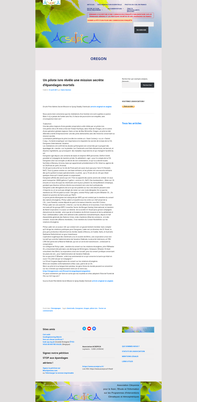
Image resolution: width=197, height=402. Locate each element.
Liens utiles (127, 361)
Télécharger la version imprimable (59, 373)
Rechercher (141, 30)
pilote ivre (93, 308)
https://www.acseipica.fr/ (93, 366)
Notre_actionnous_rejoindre (94, 9)
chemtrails (71, 308)
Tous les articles (131, 123)
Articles (90, 4)
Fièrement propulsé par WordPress (54, 385)
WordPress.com (85, 385)
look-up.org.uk (49, 342)
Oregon (86, 308)
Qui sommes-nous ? (130, 346)
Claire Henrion (66, 90)
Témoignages (56, 308)
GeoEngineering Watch (52, 337)
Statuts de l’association (133, 351)
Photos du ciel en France (135, 4)
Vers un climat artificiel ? (53, 339)
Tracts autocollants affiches (133, 10)
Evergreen (79, 308)
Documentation (115, 9)
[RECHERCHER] (145, 24)
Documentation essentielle (109, 4)
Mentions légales (130, 356)
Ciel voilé (46, 334)
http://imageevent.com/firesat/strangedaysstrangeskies (66, 271)
